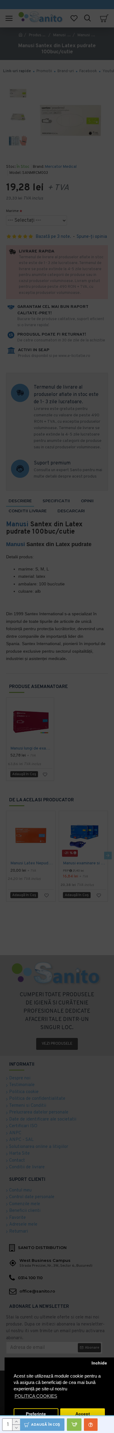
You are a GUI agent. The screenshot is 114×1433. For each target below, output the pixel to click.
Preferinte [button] (36, 1414)
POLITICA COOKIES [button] (36, 1396)
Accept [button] (82, 1414)
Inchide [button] (99, 1363)
